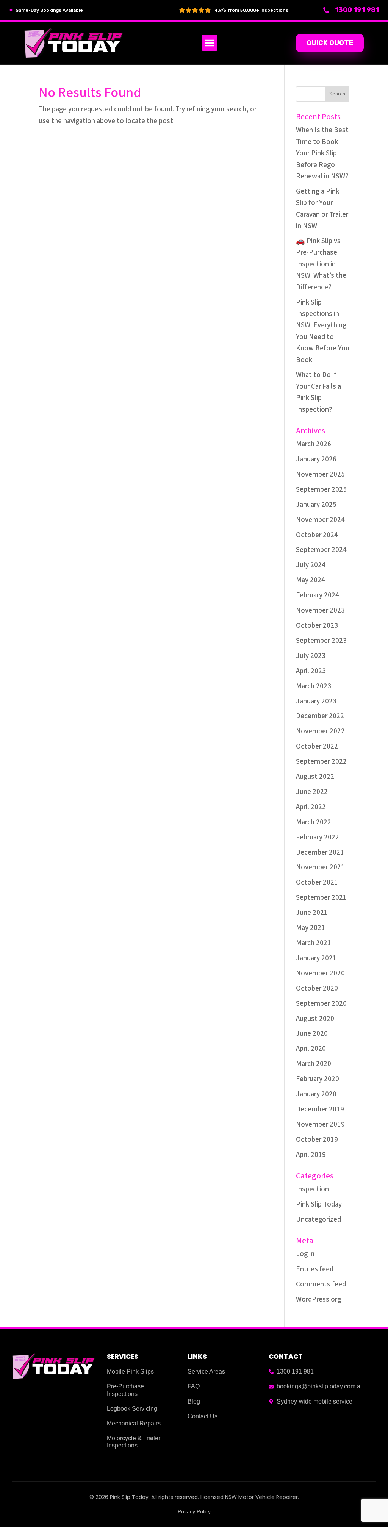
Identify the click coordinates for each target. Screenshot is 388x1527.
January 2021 (316, 958)
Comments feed (321, 1284)
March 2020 (313, 1064)
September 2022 (321, 761)
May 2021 (310, 928)
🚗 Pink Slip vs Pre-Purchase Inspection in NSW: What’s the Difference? (321, 264)
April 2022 (311, 807)
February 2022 (317, 837)
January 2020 (316, 1094)
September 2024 (321, 550)
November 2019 (320, 1124)
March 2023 (313, 686)
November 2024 (320, 520)
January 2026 (316, 459)
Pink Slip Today (319, 1204)
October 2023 (317, 625)
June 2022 (312, 792)
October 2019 (317, 1139)
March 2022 (313, 822)
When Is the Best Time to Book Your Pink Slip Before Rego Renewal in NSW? (322, 153)
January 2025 (316, 505)
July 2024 (310, 565)
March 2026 (313, 444)
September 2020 (321, 1003)
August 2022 (315, 776)
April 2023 (311, 671)
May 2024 (310, 580)
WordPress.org (318, 1299)
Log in (305, 1254)
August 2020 (315, 1019)
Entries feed (314, 1269)
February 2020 (317, 1079)
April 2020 (311, 1048)
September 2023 (321, 640)
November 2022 (320, 731)
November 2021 (320, 867)
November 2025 (320, 474)
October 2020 (317, 988)
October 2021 (317, 882)
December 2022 (320, 716)
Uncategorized (318, 1219)
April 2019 (311, 1155)
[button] (209, 43)
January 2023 (316, 701)
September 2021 (321, 897)
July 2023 (310, 656)
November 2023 (320, 610)
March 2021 (313, 943)
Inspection (312, 1189)
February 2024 (317, 595)
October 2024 (317, 535)
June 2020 (312, 1033)
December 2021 (320, 852)
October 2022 (317, 746)
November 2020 (320, 973)
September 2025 (321, 489)
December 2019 (320, 1109)
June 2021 (312, 912)
